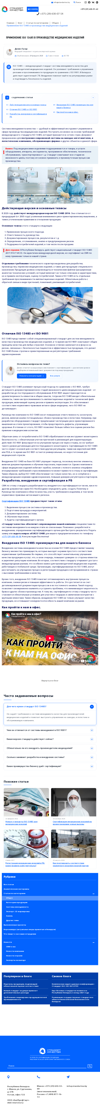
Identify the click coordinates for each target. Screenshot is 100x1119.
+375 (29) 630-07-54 (51, 14)
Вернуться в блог (50, 681)
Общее (9, 898)
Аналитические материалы (16, 889)
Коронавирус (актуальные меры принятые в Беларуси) (30, 930)
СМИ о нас (11, 947)
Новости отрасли (14, 956)
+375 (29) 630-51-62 (89, 9)
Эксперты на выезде (16, 960)
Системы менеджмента (17, 907)
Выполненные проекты (15, 925)
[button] (31, 376)
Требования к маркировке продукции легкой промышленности (25, 999)
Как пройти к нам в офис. (68, 112)
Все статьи (9, 885)
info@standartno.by (62, 2)
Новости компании (15, 951)
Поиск (78, 2)
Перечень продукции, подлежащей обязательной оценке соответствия (21, 985)
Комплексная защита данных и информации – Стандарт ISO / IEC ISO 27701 (73, 985)
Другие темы (12, 920)
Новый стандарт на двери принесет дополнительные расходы (21, 992)
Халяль (9, 916)
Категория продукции (16, 903)
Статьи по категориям (14, 893)
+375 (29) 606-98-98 (11, 537)
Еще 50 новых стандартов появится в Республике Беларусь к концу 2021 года (70, 992)
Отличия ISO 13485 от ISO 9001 (23, 110)
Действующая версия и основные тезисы (28, 105)
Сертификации (10, 501)
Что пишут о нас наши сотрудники (20, 934)
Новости (8, 942)
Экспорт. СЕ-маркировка (18, 912)
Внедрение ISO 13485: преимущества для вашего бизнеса (75, 106)
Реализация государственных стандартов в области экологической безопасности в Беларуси (72, 1000)
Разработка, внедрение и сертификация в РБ (28, 115)
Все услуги (33, 9)
